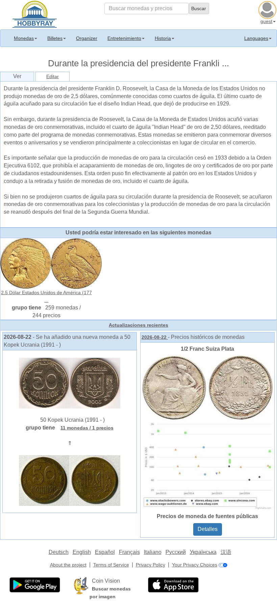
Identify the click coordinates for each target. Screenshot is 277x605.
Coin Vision (106, 581)
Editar (52, 76)
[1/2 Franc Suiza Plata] (207, 432)
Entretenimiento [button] (124, 38)
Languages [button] (256, 38)
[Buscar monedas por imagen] (81, 585)
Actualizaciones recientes (138, 325)
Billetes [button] (54, 38)
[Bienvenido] (34, 13)
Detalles (208, 529)
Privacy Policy (150, 564)
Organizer (86, 38)
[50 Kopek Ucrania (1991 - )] (69, 383)
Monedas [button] (24, 38)
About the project (68, 564)
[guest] (268, 9)
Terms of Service (111, 564)
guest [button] (266, 21)
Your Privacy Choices (194, 564)
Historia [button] (163, 38)
